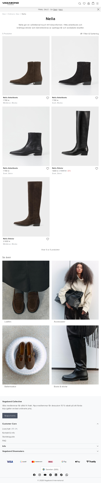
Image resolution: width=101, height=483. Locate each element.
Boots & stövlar (60, 386)
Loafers (8, 321)
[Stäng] (98, 9)
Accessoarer (59, 321)
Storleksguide (8, 436)
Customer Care (9, 423)
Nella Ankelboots (10, 97)
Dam (55, 9)
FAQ (4, 440)
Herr (61, 9)
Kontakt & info (8, 432)
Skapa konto (10, 415)
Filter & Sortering (91, 33)
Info (4, 446)
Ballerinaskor (10, 386)
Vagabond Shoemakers (13, 451)
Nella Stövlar (57, 168)
